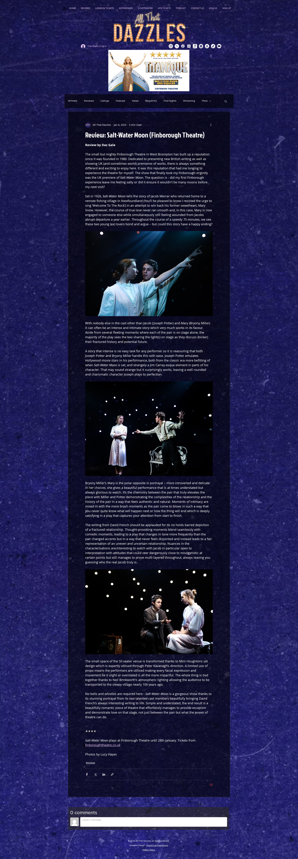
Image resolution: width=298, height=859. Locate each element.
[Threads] (189, 46)
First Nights (170, 101)
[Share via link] (112, 774)
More (205, 101)
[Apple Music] (195, 46)
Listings (105, 101)
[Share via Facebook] (86, 774)
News (135, 101)
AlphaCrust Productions (157, 845)
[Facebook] (183, 46)
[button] (225, 101)
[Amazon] (207, 46)
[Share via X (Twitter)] (95, 774)
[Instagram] (171, 46)
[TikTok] (213, 46)
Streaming (189, 101)
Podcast (120, 101)
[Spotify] (201, 46)
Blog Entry (151, 101)
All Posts (72, 101)
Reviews (89, 101)
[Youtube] (219, 46)
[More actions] (211, 125)
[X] (177, 46)
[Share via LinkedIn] (103, 774)
